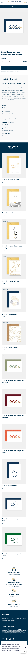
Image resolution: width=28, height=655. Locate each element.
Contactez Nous (14, 596)
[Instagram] (3, 639)
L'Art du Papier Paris (14, 2)
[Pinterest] (13, 639)
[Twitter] (10, 639)
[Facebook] (6, 639)
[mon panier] (25, 2)
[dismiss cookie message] (25, 647)
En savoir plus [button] (17, 650)
